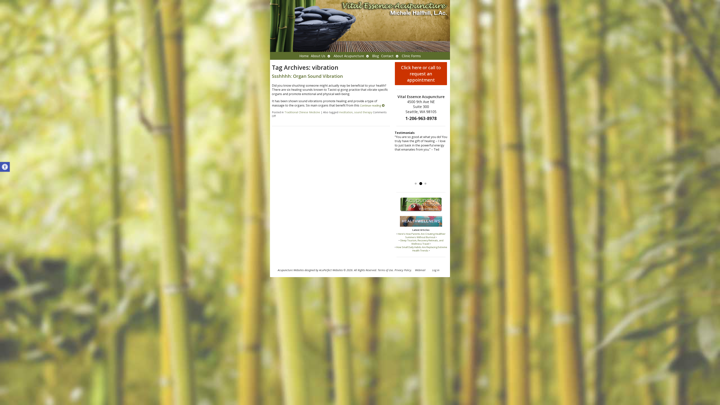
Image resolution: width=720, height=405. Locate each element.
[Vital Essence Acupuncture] (360, 26)
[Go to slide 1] (416, 184)
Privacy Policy (402, 270)
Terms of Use (385, 270)
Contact (387, 56)
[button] (5, 167)
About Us (318, 56)
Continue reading (371, 105)
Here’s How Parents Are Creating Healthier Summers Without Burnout (422, 235)
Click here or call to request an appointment (421, 73)
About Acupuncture (349, 56)
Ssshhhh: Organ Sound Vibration (307, 76)
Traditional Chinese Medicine (302, 112)
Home (304, 56)
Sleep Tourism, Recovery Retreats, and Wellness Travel (421, 242)
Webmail (420, 270)
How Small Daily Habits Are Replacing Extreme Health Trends (421, 248)
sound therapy (363, 112)
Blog (375, 56)
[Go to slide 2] (420, 184)
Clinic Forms (411, 56)
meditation (346, 112)
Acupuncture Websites (291, 270)
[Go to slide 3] (425, 184)
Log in (435, 270)
